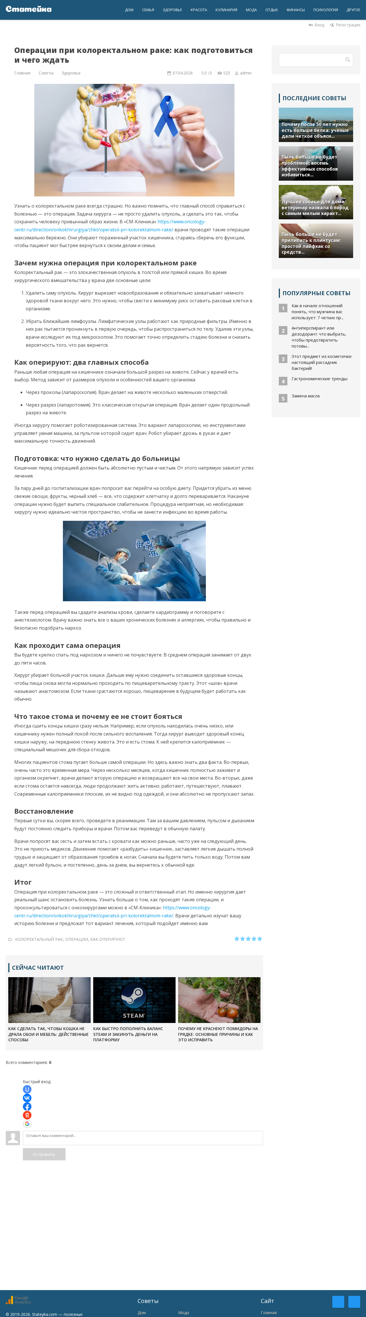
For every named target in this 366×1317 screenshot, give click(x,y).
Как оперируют (107, 939)
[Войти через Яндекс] (27, 1115)
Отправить (44, 1154)
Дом (142, 1312)
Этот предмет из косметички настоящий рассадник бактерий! (321, 362)
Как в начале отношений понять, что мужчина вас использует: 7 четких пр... (318, 311)
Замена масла (306, 396)
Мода (183, 1312)
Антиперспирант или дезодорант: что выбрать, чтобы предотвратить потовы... (319, 337)
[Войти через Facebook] (27, 1106)
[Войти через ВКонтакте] (27, 1098)
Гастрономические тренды (319, 378)
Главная (269, 1312)
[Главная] (28, 10)
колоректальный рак (39, 939)
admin (246, 73)
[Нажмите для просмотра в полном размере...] (134, 599)
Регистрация (348, 24)
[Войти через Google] (27, 1123)
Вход (319, 24)
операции (76, 939)
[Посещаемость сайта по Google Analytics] (18, 1303)
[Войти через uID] (27, 1089)
